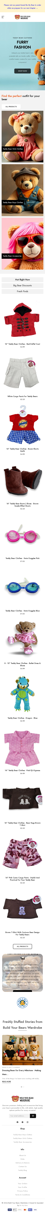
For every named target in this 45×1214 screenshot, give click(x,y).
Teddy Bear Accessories (22, 1142)
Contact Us (23, 1166)
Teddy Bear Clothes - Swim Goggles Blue (22, 611)
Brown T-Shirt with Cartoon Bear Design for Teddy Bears (22, 933)
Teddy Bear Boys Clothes (22, 1134)
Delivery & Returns (22, 1163)
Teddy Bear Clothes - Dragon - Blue (22, 718)
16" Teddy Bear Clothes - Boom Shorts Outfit (22, 450)
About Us (22, 1155)
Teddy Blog (22, 1170)
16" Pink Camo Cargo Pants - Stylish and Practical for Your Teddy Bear (22, 878)
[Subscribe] (33, 1116)
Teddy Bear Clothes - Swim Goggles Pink (22, 558)
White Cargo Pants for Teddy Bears (23, 396)
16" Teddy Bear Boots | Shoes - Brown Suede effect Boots (23, 504)
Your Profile (22, 1187)
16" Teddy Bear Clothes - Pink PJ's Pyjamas (22, 770)
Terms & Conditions (22, 1195)
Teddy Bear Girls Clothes (22, 1138)
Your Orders (22, 1183)
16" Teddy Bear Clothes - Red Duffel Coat (22, 344)
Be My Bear (24, 1205)
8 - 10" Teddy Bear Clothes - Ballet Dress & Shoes (22, 664)
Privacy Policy (22, 1191)
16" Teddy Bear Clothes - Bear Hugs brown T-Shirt (22, 824)
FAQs (22, 1159)
